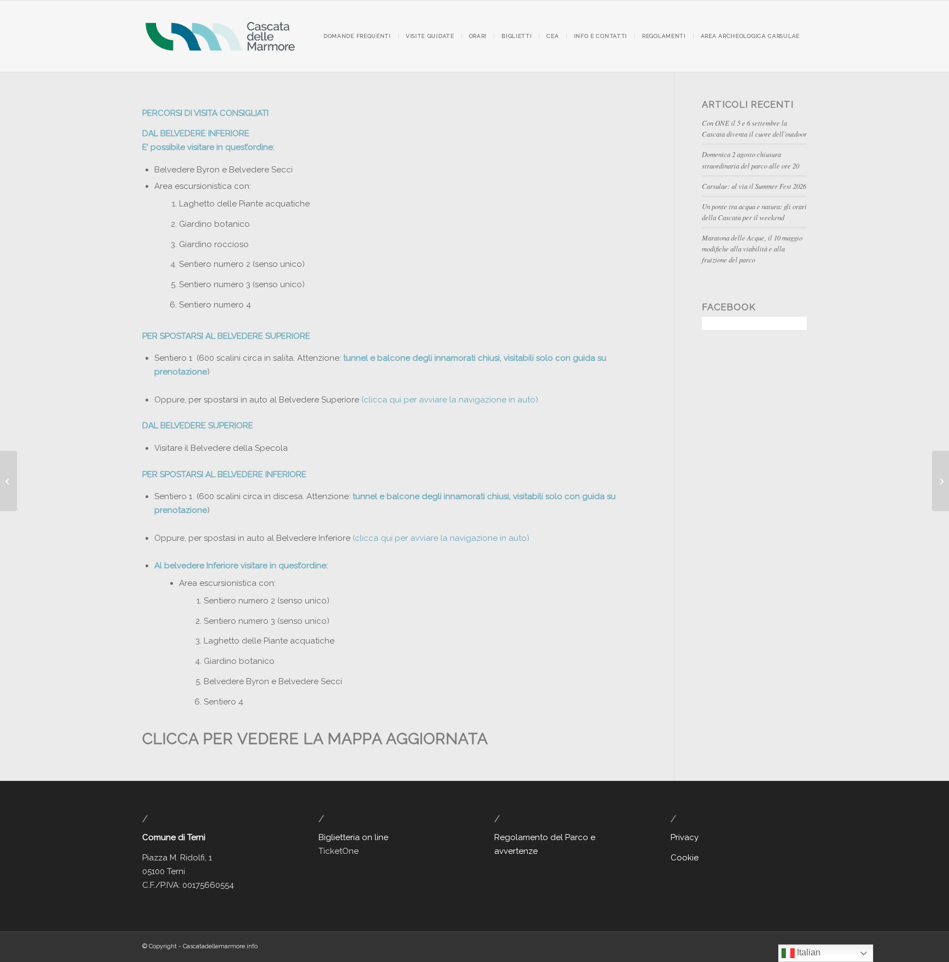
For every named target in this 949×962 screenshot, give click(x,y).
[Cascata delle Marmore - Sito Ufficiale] (220, 36)
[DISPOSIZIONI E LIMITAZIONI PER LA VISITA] (940, 481)
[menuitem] (357, 36)
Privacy (685, 837)
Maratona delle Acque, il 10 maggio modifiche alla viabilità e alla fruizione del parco (752, 248)
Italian (807, 952)
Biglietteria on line (353, 837)
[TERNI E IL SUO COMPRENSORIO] (8, 481)
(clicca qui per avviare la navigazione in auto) (448, 400)
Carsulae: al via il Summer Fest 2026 (754, 186)
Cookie (685, 858)
